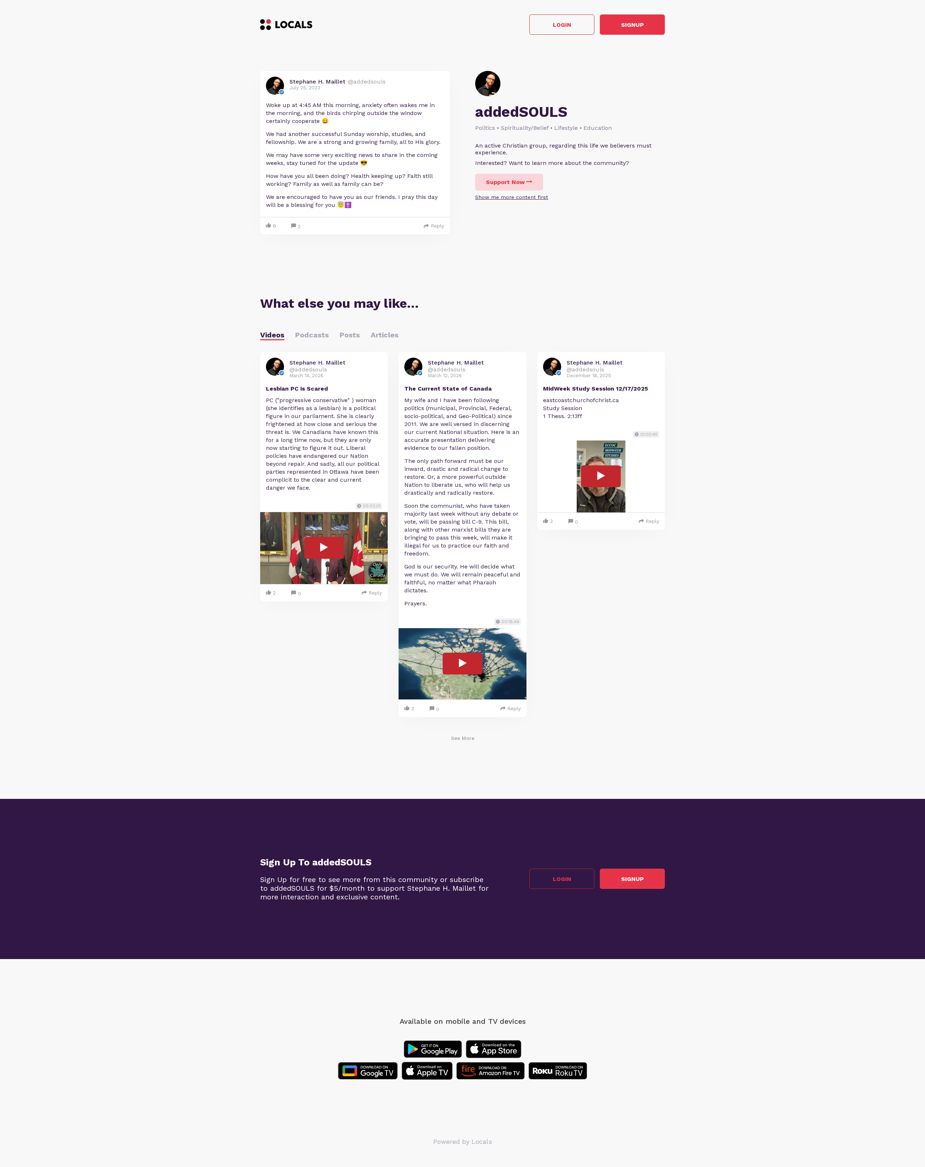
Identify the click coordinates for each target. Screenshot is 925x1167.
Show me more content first (511, 197)
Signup (632, 24)
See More (462, 738)
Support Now (505, 182)
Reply (437, 226)
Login (562, 24)
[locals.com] (286, 24)
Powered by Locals (462, 1141)
